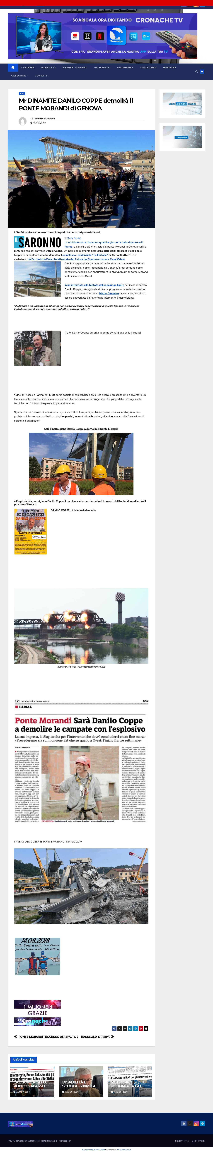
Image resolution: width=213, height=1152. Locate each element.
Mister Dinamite (109, 293)
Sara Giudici (74, 238)
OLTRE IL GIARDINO (75, 67)
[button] (196, 71)
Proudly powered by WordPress (23, 1141)
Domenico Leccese (44, 118)
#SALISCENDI (148, 67)
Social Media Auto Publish (93, 1150)
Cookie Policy (198, 1141)
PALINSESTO (102, 67)
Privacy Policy (182, 1141)
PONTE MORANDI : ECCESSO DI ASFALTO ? (49, 1037)
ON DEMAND (125, 67)
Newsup (51, 1141)
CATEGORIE (19, 75)
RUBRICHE (170, 67)
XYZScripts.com (124, 1150)
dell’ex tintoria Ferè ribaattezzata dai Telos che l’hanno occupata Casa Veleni (76, 259)
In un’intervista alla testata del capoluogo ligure (94, 285)
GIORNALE (27, 67)
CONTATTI (41, 75)
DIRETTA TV (48, 67)
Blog (22, 94)
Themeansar (64, 1141)
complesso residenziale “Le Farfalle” (85, 255)
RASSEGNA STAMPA (95, 1037)
